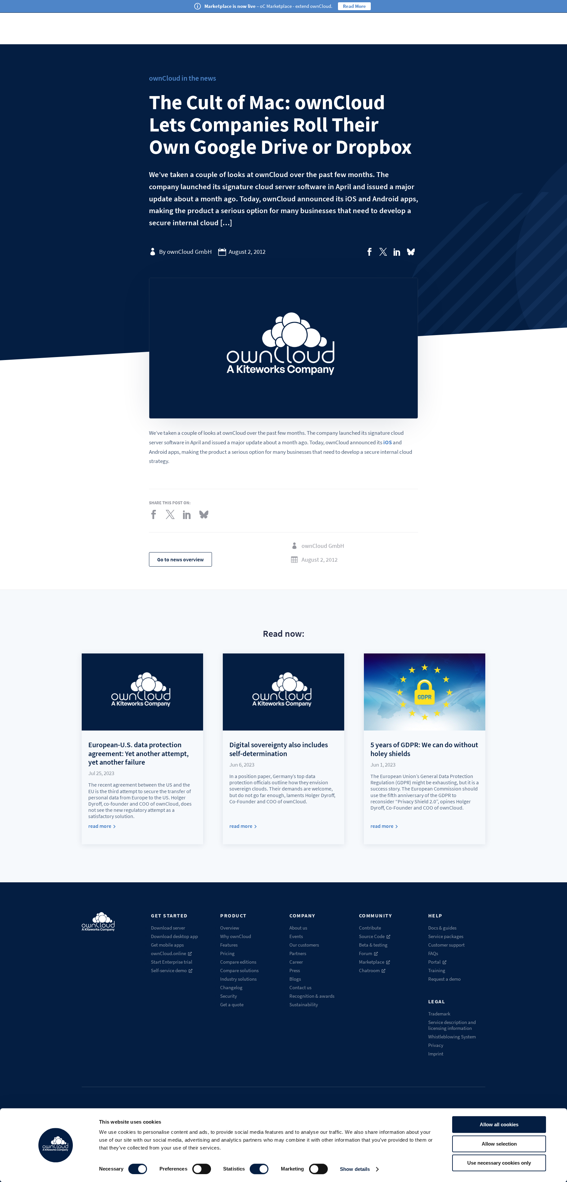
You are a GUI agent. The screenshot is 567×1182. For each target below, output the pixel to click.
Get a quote (231, 1004)
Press (294, 970)
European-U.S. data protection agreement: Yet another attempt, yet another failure (138, 753)
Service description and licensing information (452, 1025)
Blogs (295, 979)
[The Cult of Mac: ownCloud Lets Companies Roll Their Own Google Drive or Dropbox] (369, 252)
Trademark (439, 1014)
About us (298, 928)
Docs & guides (442, 928)
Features (229, 945)
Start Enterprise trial (171, 962)
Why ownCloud (235, 936)
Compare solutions (239, 970)
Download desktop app (174, 936)
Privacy (435, 1045)
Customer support (446, 945)
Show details (355, 1169)
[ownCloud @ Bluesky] (411, 252)
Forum (365, 953)
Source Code (372, 936)
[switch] (201, 1169)
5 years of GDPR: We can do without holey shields (424, 749)
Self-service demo (169, 970)
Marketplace (371, 962)
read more (99, 826)
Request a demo (444, 979)
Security (228, 996)
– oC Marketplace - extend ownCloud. (268, 6)
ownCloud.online (168, 953)
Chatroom (369, 970)
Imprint (435, 1054)
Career (296, 962)
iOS (387, 442)
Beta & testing (373, 945)
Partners (297, 953)
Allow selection (499, 1144)
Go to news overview (180, 559)
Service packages (445, 936)
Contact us (300, 987)
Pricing (227, 953)
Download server (168, 928)
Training (436, 970)
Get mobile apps (167, 945)
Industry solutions (238, 979)
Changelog (231, 987)
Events (296, 936)
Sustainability (303, 1004)
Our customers (304, 945)
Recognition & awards (311, 996)
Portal (434, 962)
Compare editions (238, 962)
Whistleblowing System (452, 1036)
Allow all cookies (499, 1124)
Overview (229, 928)
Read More (354, 6)
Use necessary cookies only (499, 1163)
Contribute (370, 928)
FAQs (433, 953)
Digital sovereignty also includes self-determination (278, 749)
